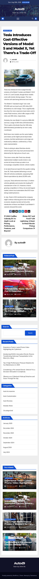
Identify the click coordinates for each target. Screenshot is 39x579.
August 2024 (7, 447)
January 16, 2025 (12, 486)
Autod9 (19, 9)
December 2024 (8, 428)
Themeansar (33, 575)
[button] (32, 18)
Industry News (7, 30)
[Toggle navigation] (18, 18)
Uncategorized (8, 410)
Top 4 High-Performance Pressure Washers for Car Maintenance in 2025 (18, 524)
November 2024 (8, 433)
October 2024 (7, 438)
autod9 (14, 59)
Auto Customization (9, 396)
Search (6, 327)
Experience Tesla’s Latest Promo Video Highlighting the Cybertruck (18, 482)
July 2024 (6, 452)
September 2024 (8, 442)
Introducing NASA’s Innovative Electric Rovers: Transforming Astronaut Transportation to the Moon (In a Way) (18, 356)
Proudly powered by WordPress (10, 575)
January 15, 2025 (12, 527)
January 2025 (7, 423)
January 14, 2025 (12, 547)
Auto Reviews (7, 401)
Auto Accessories (9, 391)
